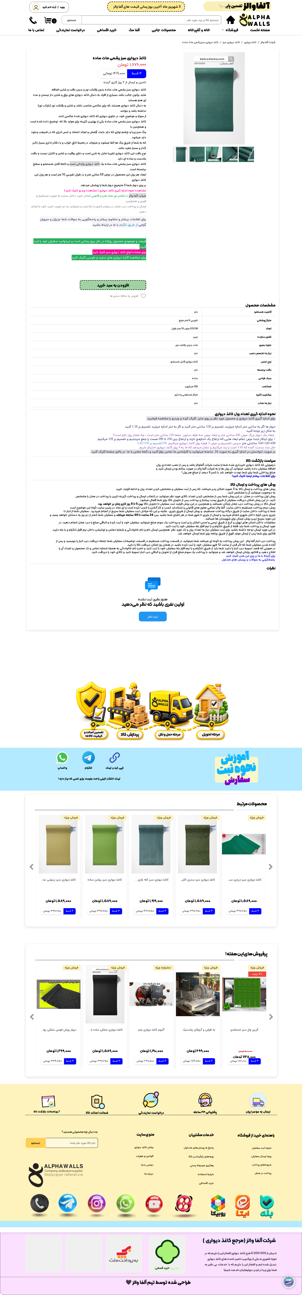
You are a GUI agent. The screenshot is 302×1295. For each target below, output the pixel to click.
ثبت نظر (153, 616)
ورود (62, 7)
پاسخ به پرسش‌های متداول (199, 1147)
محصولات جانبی (164, 30)
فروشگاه (232, 30)
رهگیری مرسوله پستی (202, 1165)
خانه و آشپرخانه (199, 30)
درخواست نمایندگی (70, 30)
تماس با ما (36, 30)
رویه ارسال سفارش (261, 1156)
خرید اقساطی (107, 30)
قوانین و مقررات (144, 1156)
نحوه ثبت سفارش (261, 1148)
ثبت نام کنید (49, 7)
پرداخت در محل (263, 1173)
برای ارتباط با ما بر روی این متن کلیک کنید (250, 555)
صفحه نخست (260, 30)
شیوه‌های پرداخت (261, 1164)
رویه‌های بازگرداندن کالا (201, 1156)
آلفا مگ (134, 30)
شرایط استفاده (206, 1174)
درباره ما (148, 1174)
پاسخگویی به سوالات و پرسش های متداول (248, 559)
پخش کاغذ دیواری (143, 1147)
